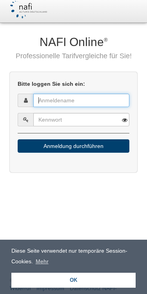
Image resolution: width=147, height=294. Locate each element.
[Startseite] (28, 10)
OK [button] (73, 280)
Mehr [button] (42, 261)
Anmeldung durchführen (73, 146)
